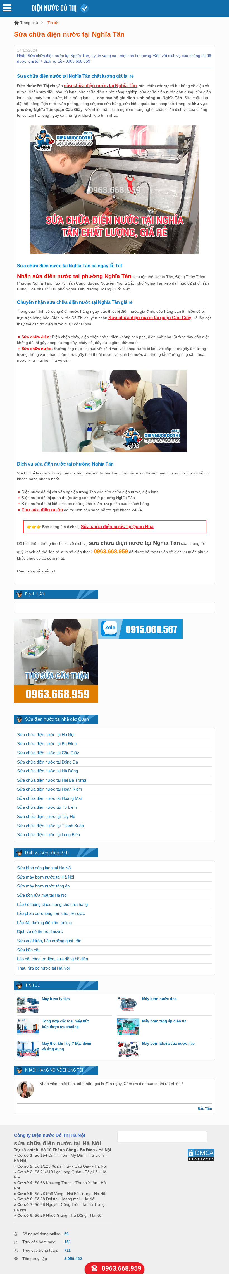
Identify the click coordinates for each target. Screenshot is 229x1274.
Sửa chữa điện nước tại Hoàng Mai (49, 798)
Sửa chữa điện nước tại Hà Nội (45, 734)
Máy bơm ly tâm (56, 999)
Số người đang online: (41, 1234)
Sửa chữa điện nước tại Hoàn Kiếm (49, 789)
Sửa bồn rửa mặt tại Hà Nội (42, 895)
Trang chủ (29, 22)
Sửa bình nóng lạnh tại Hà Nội (44, 867)
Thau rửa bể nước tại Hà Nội (43, 968)
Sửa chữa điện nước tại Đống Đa (47, 762)
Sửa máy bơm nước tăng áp (43, 886)
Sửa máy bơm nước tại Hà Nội (45, 877)
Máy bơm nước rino (159, 999)
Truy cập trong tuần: (40, 1250)
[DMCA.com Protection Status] (201, 1160)
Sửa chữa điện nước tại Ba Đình (47, 743)
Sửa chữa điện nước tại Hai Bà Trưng (51, 780)
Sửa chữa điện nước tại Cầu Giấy (48, 752)
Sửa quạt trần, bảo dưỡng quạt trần (49, 940)
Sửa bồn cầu (28, 950)
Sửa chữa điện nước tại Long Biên (48, 834)
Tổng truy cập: (35, 1258)
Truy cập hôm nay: (38, 1242)
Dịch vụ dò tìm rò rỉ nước (40, 931)
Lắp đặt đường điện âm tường (44, 922)
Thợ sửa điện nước (42, 509)
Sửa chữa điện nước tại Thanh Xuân (50, 825)
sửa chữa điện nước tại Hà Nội (57, 1143)
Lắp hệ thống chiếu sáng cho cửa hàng (52, 904)
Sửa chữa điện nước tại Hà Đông (47, 771)
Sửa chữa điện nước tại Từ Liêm (47, 807)
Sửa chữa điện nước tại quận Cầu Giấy (149, 317)
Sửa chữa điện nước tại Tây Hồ (46, 816)
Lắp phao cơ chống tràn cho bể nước (51, 913)
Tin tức (53, 22)
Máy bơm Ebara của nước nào (168, 1043)
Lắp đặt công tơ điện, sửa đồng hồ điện (52, 958)
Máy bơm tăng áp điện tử (164, 1021)
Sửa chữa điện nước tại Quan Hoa (117, 526)
